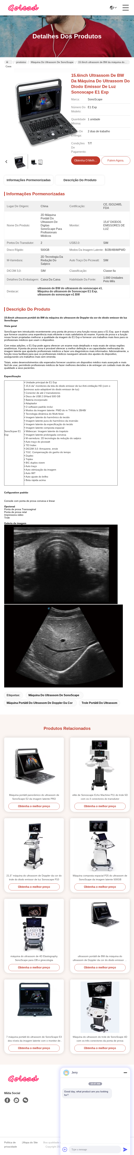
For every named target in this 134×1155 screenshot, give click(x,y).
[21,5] (34, 846)
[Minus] (125, 1073)
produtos (21, 62)
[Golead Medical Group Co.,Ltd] (23, 7)
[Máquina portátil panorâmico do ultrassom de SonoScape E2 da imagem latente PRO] (34, 765)
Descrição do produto (80, 180)
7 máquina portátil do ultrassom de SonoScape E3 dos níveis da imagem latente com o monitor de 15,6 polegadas (34, 1039)
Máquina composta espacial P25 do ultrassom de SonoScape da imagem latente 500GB (100, 877)
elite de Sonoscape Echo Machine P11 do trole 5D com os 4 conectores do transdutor (100, 797)
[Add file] (64, 1149)
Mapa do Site (30, 1142)
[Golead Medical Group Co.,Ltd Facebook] (7, 1100)
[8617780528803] (16, 1100)
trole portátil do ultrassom (99, 702)
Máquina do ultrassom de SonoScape (52, 62)
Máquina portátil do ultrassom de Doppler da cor (40, 702)
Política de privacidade (10, 1144)
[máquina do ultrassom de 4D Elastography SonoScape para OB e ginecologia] (34, 926)
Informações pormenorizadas (29, 180)
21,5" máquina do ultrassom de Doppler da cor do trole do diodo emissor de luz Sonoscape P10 (34, 877)
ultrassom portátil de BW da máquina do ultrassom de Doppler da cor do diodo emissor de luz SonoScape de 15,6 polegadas (100, 958)
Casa (8, 62)
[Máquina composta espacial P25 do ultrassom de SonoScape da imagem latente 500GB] (100, 846)
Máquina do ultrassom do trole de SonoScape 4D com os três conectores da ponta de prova (100, 1038)
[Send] (125, 1149)
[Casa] (23, 1082)
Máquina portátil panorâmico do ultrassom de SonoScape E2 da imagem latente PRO (34, 797)
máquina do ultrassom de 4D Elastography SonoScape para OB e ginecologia (34, 958)
